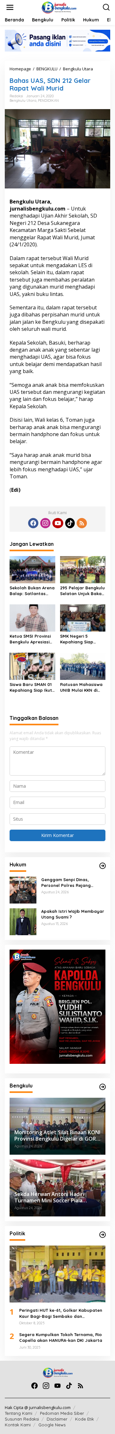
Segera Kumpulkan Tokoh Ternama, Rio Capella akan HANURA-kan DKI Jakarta (60, 1337)
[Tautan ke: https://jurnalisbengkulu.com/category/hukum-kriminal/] (102, 866)
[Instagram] (45, 523)
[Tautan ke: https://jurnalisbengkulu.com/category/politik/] (102, 1235)
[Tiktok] (70, 523)
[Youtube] (57, 523)
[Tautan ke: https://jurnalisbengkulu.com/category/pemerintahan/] (102, 1087)
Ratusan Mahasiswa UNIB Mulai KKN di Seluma (81, 687)
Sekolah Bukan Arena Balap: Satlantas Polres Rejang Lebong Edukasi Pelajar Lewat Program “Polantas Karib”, (32, 590)
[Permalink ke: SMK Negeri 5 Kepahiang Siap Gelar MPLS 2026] (83, 617)
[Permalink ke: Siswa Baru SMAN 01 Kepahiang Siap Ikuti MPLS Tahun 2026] (32, 666)
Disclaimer (57, 1419)
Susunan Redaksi (22, 1419)
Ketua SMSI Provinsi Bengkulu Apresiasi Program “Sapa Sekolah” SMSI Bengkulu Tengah (30, 639)
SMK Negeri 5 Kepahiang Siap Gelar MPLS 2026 (77, 639)
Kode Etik (84, 1419)
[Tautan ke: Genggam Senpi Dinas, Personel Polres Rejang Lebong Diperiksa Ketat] (23, 890)
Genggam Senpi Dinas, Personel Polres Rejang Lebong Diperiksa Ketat (66, 882)
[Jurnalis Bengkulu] (59, 7)
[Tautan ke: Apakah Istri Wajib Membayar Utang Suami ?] (23, 921)
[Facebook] (33, 523)
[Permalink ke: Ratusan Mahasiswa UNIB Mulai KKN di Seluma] (83, 666)
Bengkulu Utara (23, 100)
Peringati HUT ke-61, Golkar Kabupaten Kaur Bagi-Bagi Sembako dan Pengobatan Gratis (60, 1313)
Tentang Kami (18, 1413)
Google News (51, 1424)
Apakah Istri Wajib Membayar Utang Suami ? (72, 914)
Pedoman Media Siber (62, 1413)
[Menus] (10, 7)
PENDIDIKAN (48, 100)
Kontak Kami (18, 1424)
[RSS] (82, 523)
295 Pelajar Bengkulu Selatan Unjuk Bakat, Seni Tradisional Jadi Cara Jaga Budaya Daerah (82, 590)
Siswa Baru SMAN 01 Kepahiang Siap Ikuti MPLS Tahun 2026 (31, 687)
